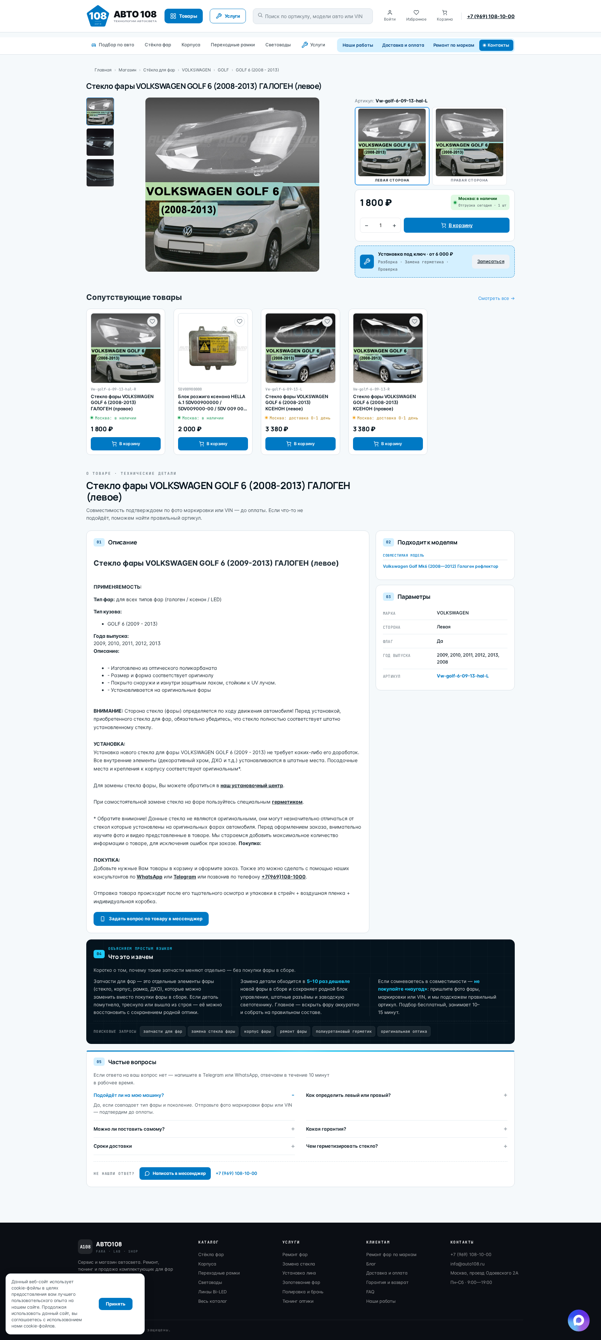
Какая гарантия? (326, 1129)
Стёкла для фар (159, 69)
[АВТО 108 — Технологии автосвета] (122, 16)
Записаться (490, 261)
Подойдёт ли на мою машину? (129, 1095)
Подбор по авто (116, 44)
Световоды (278, 44)
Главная (103, 69)
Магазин (127, 69)
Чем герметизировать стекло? (342, 1146)
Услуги (317, 44)
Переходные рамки (233, 44)
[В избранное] (152, 321)
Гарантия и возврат (387, 1282)
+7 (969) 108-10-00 (491, 16)
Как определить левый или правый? (348, 1095)
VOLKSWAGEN (196, 69)
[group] (125, 382)
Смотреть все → (496, 298)
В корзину (461, 225)
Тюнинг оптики (297, 1301)
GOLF (223, 69)
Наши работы (358, 45)
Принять (116, 1304)
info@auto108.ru (467, 1264)
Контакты (499, 45)
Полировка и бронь (302, 1291)
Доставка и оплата (403, 45)
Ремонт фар (295, 1254)
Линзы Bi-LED (212, 1291)
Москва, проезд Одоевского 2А (484, 1273)
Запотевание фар (301, 1282)
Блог (371, 1264)
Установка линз (299, 1273)
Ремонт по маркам (453, 45)
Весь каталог (212, 1301)
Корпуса (191, 44)
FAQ (370, 1291)
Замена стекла (298, 1264)
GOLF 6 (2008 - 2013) (257, 69)
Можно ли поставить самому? (129, 1129)
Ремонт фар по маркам (391, 1254)
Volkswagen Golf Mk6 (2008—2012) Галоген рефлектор (440, 566)
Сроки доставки (113, 1146)
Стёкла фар (158, 44)
